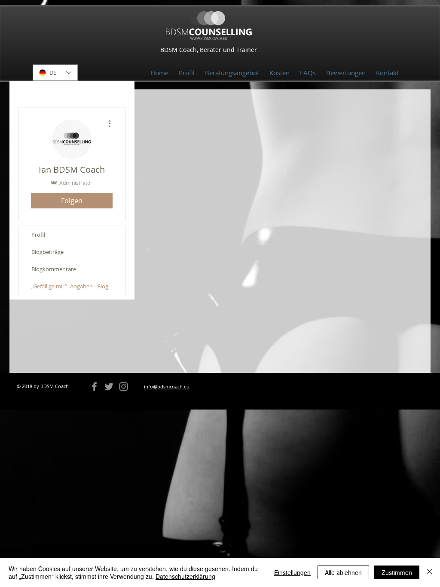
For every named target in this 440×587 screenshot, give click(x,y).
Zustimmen (397, 572)
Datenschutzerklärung (185, 576)
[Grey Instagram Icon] (123, 386)
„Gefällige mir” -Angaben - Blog (69, 286)
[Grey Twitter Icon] (109, 386)
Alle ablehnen (343, 572)
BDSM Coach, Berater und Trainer (208, 50)
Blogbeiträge (47, 252)
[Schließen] (430, 572)
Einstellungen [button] (292, 572)
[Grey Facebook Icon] (94, 386)
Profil (38, 234)
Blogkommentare (53, 269)
